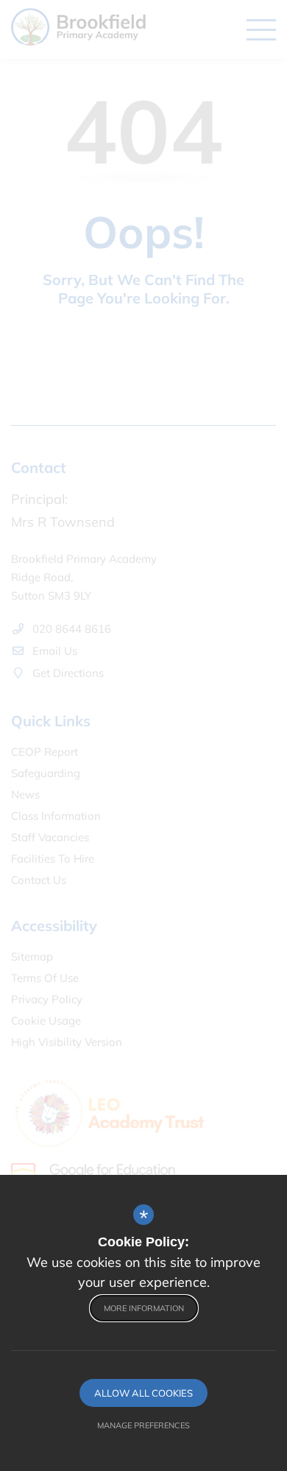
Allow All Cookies (143, 1393)
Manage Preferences (143, 1425)
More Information (144, 1308)
